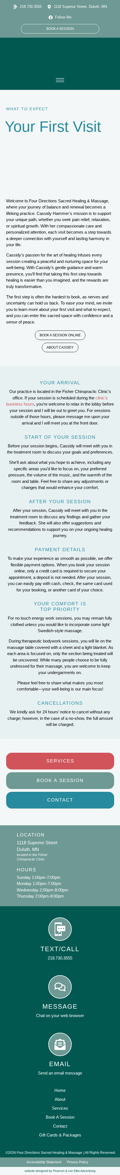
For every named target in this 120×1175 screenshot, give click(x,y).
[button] (60, 80)
